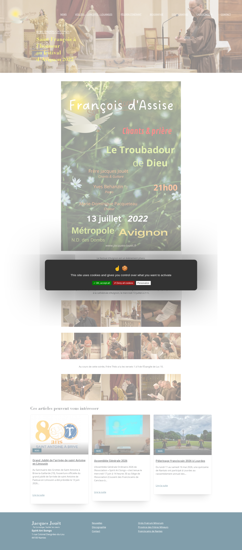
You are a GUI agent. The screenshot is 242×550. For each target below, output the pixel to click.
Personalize (143, 283)
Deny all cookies (124, 283)
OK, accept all (102, 283)
